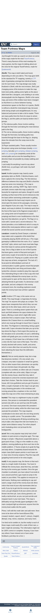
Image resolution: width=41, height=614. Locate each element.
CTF (34, 78)
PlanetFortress (15, 553)
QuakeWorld (25, 547)
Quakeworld (6, 69)
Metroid (25, 550)
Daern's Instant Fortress (15, 547)
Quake (6, 556)
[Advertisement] (20, 21)
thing (3, 52)
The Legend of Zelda (35, 547)
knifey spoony (35, 550)
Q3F (25, 553)
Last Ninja (35, 553)
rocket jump (6, 547)
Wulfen (10, 52)
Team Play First (5, 553)
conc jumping (10, 153)
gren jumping (20, 151)
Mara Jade (6, 550)
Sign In (36, 44)
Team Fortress (16, 556)
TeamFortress (29, 59)
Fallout (16, 550)
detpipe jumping (31, 151)
